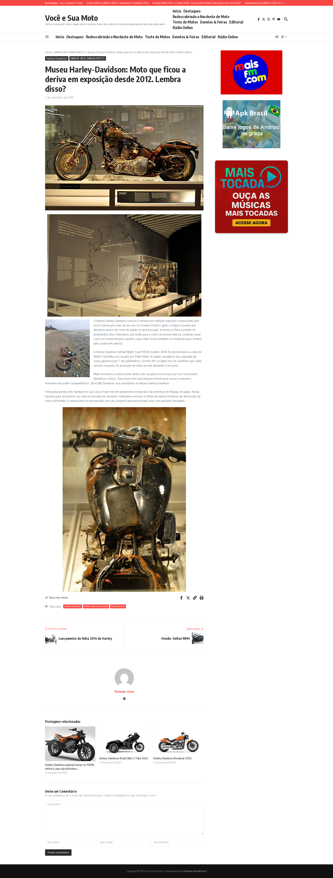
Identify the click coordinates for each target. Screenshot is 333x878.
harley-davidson (72, 606)
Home (48, 52)
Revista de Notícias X (196, 871)
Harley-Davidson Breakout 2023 (172, 758)
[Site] (124, 698)
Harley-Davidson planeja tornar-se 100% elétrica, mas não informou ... (69, 766)
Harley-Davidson (56, 58)
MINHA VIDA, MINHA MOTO (69, 52)
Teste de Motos (185, 22)
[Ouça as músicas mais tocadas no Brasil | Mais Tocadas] (251, 196)
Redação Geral (124, 691)
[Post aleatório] (276, 36)
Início (177, 11)
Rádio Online (183, 27)
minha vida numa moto (96, 606)
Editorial (236, 22)
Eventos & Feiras (213, 22)
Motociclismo (118, 606)
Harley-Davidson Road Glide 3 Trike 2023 (123, 758)
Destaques (192, 11)
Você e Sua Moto (71, 18)
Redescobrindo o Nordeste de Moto (201, 16)
